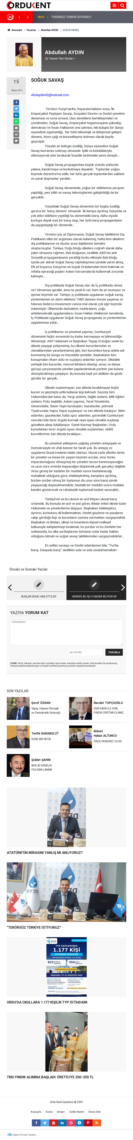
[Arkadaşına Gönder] (16, 128)
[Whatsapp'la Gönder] (16, 121)
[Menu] (114, 5)
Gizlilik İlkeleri (76, 1111)
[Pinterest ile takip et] (88, 1122)
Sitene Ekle (94, 1111)
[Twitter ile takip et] (45, 1122)
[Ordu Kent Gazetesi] (29, 5)
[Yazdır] (16, 134)
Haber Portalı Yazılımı (24, 1134)
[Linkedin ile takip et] (62, 1122)
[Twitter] (16, 109)
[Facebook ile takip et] (36, 1122)
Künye (49, 1111)
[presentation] (19, 17)
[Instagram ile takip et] (70, 1122)
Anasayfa (36, 1111)
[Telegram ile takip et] (79, 1122)
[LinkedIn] (16, 115)
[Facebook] (16, 102)
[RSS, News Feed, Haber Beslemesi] (96, 1122)
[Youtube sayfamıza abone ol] (53, 1122)
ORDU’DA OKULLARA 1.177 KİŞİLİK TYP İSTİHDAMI (72, 17)
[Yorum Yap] (16, 141)
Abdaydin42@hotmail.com (50, 95)
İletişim (61, 1111)
